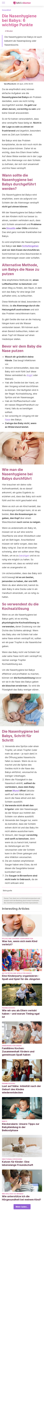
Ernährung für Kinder (11, 1046)
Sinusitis (11, 228)
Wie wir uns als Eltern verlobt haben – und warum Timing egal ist (20, 1013)
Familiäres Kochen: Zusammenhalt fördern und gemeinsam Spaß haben (18, 1051)
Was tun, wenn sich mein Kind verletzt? (19, 943)
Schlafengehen (30, 246)
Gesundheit (6, 10)
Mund (16, 790)
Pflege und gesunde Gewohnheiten (17, 939)
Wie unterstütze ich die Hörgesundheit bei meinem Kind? (21, 1198)
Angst (30, 375)
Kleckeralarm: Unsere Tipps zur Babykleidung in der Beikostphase (20, 1127)
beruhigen (24, 555)
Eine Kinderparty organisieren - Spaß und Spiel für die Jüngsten (21, 977)
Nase (7, 419)
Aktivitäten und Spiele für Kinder (17, 973)
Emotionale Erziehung (12, 1159)
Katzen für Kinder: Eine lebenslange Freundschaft (17, 1163)
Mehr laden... (22, 1206)
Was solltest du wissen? (13, 1194)
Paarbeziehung (8, 1008)
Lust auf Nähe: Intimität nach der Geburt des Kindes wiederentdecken (21, 1089)
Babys (4, 1121)
